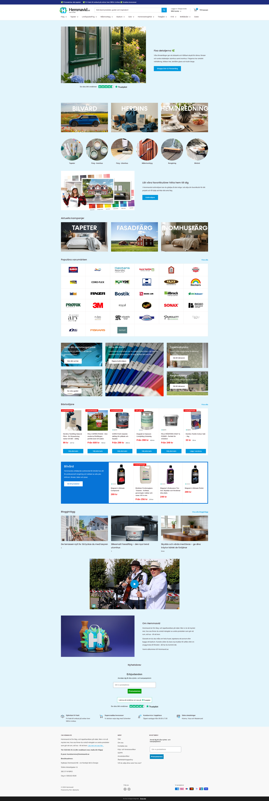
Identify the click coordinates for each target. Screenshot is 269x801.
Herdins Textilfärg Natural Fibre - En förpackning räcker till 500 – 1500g (72, 436)
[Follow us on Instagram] (129, 789)
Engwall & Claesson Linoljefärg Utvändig (144, 435)
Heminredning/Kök (145, 17)
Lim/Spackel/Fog (88, 17)
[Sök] (164, 10)
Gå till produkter (73, 484)
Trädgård (161, 17)
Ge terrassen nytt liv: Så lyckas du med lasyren (84, 544)
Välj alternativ (73, 451)
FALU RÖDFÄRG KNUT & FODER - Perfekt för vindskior (170, 436)
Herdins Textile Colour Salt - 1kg (195, 435)
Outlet (196, 17)
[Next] (208, 432)
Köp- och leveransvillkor (127, 749)
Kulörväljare (150, 197)
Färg (62, 17)
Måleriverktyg (106, 17)
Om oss (120, 743)
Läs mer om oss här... (96, 745)
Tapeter (73, 17)
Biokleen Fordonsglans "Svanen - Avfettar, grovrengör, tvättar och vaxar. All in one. (144, 491)
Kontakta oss (122, 746)
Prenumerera (134, 691)
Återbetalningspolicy (125, 760)
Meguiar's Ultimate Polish (194, 488)
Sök (119, 739)
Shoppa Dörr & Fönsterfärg (167, 68)
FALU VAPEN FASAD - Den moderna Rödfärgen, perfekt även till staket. (97, 436)
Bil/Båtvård (184, 17)
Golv (130, 17)
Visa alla (204, 260)
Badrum (119, 17)
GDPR (120, 753)
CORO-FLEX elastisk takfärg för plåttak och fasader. (120, 436)
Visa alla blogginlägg (200, 512)
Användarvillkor (123, 756)
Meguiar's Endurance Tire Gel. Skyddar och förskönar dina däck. (170, 490)
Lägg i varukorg (196, 451)
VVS (172, 17)
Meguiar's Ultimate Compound (118, 489)
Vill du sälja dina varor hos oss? (129, 763)
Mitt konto (175, 11)
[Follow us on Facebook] (125, 789)
